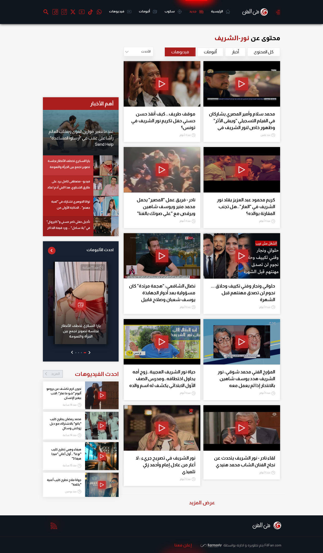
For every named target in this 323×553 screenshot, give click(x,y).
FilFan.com (272, 545)
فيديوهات (117, 11)
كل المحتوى (264, 52)
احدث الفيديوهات (85, 374)
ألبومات (144, 11)
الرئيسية (217, 11)
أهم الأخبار (102, 103)
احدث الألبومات (100, 250)
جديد (193, 11)
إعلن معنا (183, 545)
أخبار (235, 52)
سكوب (170, 11)
